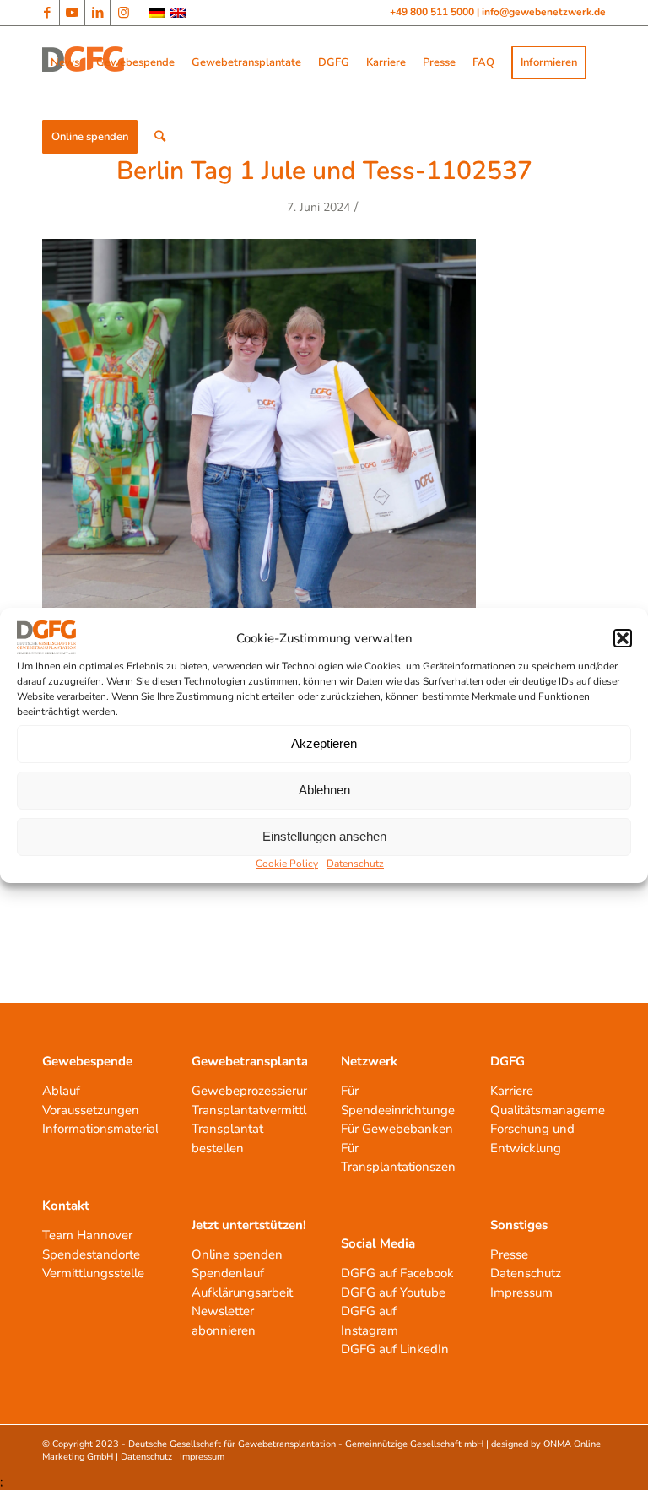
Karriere (511, 1090)
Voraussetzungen (90, 1110)
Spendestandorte (91, 1254)
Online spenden (237, 1254)
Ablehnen (324, 790)
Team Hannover (87, 1235)
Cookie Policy (287, 863)
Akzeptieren (324, 743)
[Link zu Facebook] (47, 12)
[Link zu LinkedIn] (97, 12)
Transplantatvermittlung (260, 1110)
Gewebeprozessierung (255, 1090)
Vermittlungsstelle (93, 1273)
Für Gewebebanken (397, 1128)
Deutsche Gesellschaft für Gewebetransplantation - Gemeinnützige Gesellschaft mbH (305, 1444)
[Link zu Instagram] (123, 12)
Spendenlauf (228, 1273)
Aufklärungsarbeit (242, 1292)
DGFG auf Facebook (397, 1273)
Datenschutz (355, 863)
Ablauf (61, 1090)
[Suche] (160, 137)
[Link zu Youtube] (72, 12)
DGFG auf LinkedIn (395, 1349)
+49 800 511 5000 (433, 12)
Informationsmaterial (100, 1128)
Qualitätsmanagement (553, 1110)
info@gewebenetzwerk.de (544, 12)
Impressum (521, 1292)
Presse (509, 1254)
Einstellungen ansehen (324, 836)
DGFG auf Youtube (393, 1292)
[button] (622, 638)
